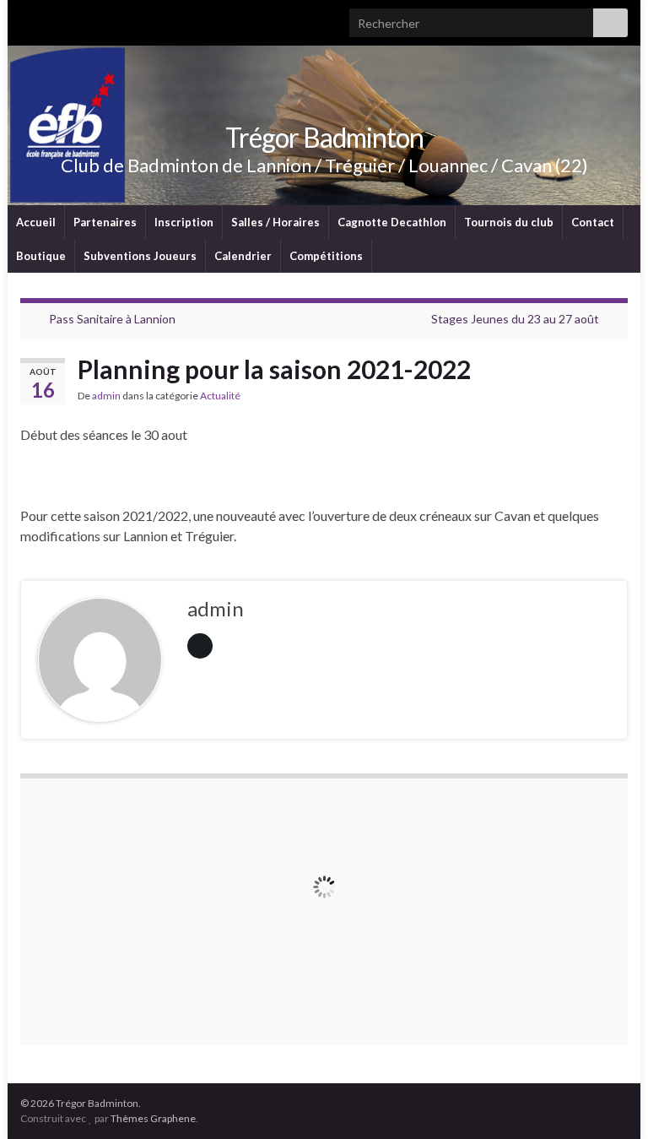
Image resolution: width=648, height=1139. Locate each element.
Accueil (36, 222)
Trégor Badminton (324, 137)
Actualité (220, 395)
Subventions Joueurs (140, 256)
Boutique (41, 256)
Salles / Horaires (275, 222)
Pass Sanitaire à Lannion (112, 319)
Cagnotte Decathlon (392, 222)
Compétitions (326, 256)
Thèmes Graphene (153, 1118)
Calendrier (243, 256)
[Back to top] (610, 1101)
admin (106, 395)
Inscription (183, 222)
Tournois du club (509, 222)
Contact (592, 222)
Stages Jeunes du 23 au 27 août (515, 319)
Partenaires (105, 222)
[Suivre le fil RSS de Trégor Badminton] (28, 18)
